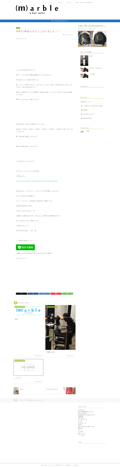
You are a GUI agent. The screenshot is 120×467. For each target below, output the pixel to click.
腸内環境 (85, 110)
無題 (88, 131)
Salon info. (69, 2)
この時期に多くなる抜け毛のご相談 (92, 105)
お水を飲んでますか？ (89, 114)
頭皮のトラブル (87, 101)
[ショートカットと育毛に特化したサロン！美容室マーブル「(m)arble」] (37, 14)
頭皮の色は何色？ (87, 118)
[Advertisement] (28, 55)
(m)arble (60, 2)
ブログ (18, 27)
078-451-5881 (82, 413)
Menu (52, 2)
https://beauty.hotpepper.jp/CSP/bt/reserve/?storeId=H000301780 (37, 181)
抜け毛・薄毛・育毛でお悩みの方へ (84, 2)
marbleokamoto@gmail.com (86, 414)
